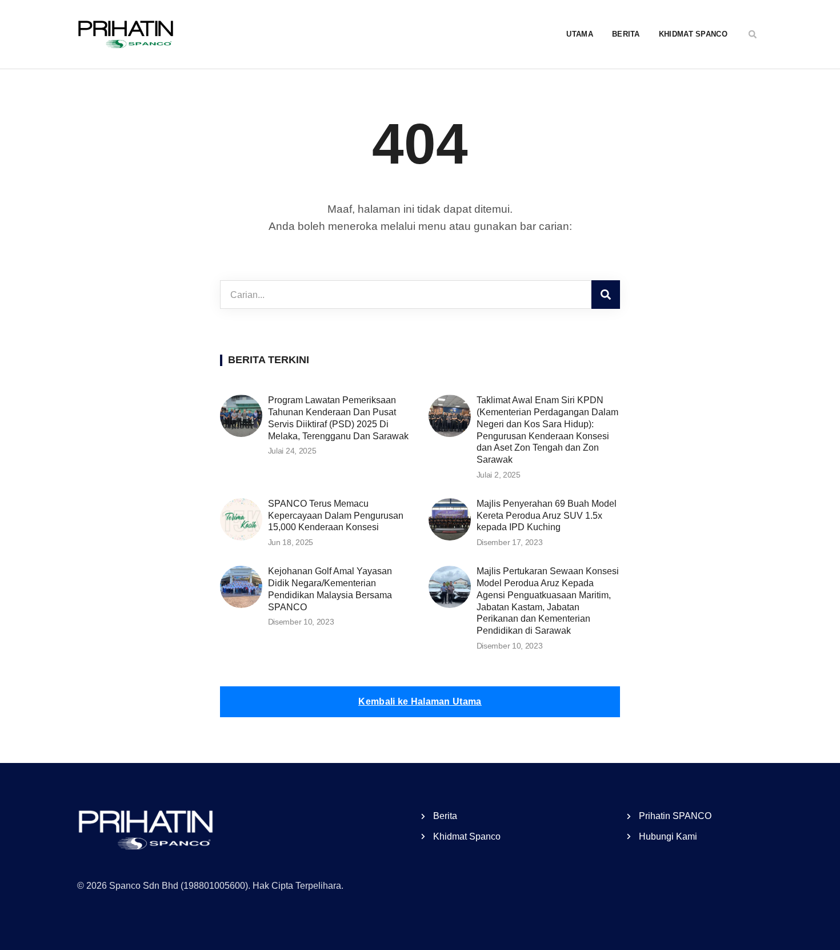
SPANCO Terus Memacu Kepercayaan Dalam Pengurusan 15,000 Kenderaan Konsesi (335, 515)
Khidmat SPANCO (693, 34)
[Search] (605, 294)
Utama (579, 34)
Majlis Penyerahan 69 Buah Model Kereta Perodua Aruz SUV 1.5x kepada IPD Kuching (547, 515)
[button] (752, 34)
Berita (626, 34)
